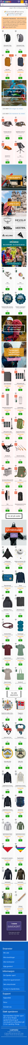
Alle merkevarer (8, 962)
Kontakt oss (7, 1007)
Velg (20, 592)
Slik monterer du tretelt (17, 113)
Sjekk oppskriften (14, 359)
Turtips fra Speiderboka (11, 989)
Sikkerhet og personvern (11, 980)
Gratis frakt (12, 15)
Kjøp (7, 51)
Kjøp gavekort (8, 966)
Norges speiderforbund (10, 1019)
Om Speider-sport (9, 975)
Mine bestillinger (9, 957)
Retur (5, 1002)
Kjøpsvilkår (7, 998)
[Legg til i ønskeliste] (3, 31)
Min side (6, 953)
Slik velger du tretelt (16, 109)
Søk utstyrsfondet (9, 984)
